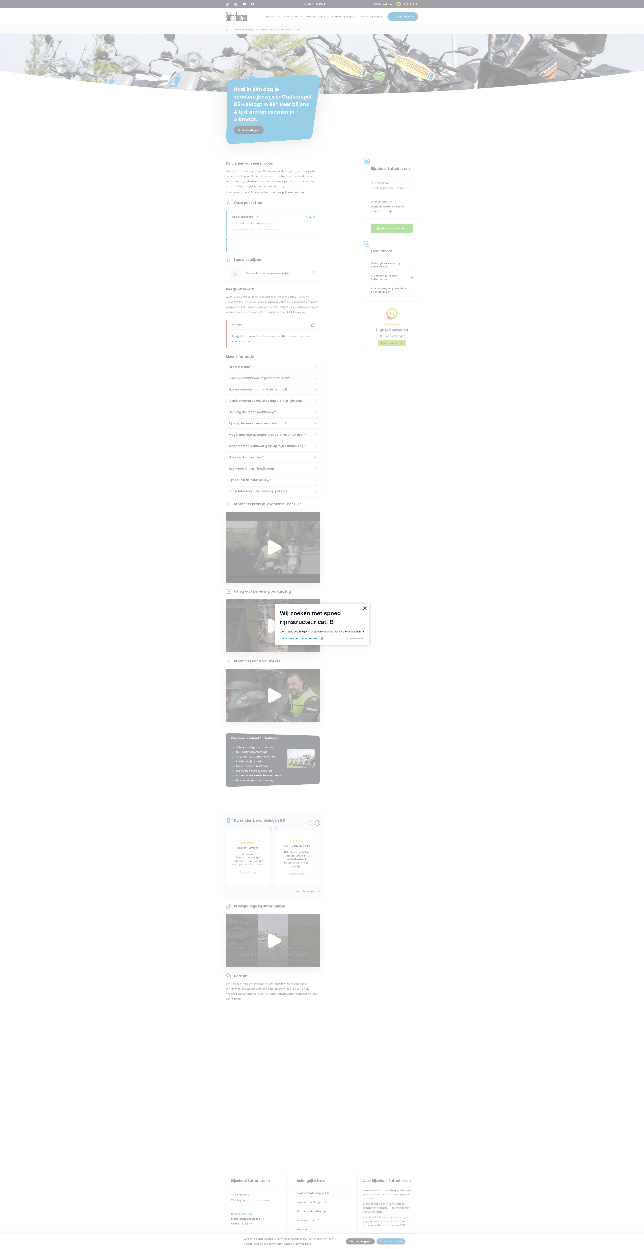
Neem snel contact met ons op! (299, 638)
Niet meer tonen (354, 638)
